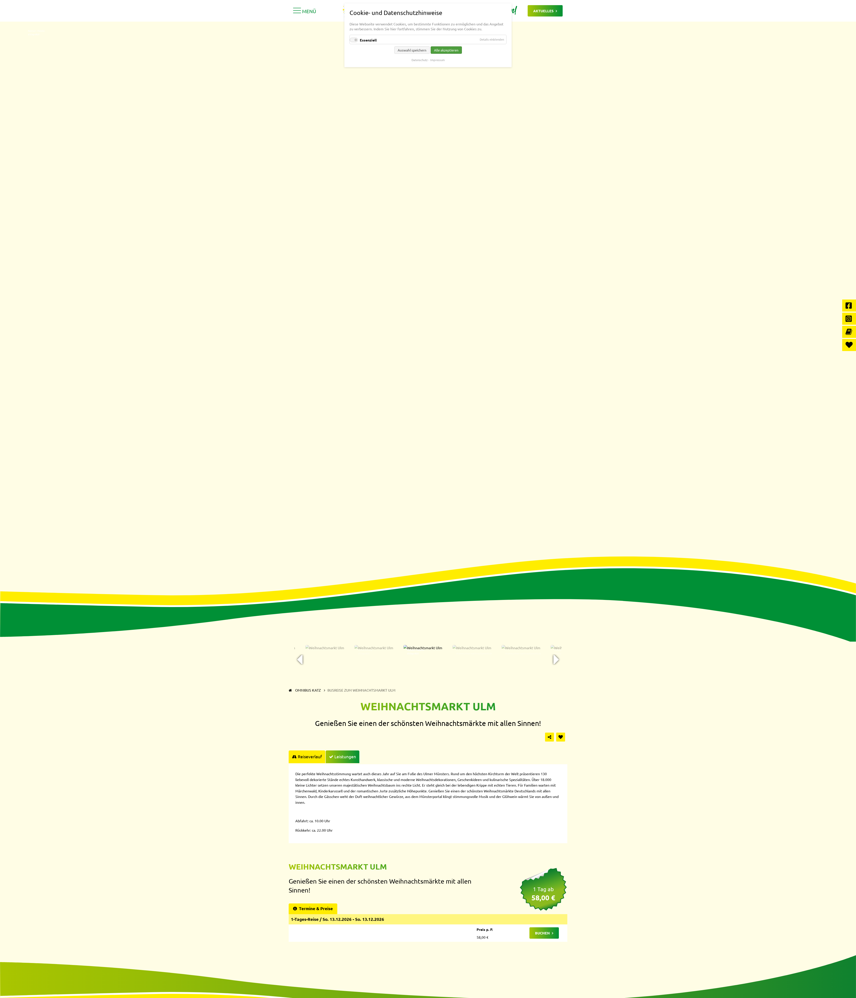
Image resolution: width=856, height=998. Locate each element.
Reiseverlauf (310, 756)
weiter (556, 659)
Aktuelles (543, 10)
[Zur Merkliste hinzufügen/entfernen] (560, 737)
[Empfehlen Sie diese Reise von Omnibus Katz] (549, 737)
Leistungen (345, 756)
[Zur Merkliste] (849, 345)
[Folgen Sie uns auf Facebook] (849, 306)
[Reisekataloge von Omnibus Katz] (849, 332)
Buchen (542, 933)
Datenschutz (420, 60)
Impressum (437, 60)
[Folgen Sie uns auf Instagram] (849, 319)
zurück (299, 659)
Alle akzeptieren (446, 50)
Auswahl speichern (412, 50)
